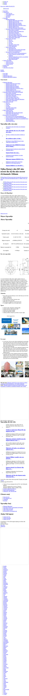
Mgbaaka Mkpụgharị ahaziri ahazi (16, 27)
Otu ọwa (10, 39)
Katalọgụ (5, 66)
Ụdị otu (10, 42)
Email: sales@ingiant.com (8, 490)
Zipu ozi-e (3, 525)
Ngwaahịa (5, 18)
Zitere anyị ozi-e (4, 213)
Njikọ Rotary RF (12, 48)
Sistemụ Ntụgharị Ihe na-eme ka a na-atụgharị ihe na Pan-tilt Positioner (18, 57)
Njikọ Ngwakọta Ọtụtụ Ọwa (15, 33)
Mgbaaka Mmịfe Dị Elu (14, 26)
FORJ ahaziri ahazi (13, 46)
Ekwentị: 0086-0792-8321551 (9, 488)
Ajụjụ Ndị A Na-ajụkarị (8, 67)
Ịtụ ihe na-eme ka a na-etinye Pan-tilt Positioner (16, 117)
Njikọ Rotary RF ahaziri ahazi (15, 50)
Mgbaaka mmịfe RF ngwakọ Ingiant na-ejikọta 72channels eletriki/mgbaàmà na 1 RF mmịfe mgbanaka (14, 383)
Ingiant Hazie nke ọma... (13, 152)
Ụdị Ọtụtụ (11, 43)
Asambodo (8, 15)
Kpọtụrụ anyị (6, 65)
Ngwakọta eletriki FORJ (14, 44)
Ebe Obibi (5, 10)
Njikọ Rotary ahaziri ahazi (14, 37)
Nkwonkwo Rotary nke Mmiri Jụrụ (16, 31)
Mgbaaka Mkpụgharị (10, 19)
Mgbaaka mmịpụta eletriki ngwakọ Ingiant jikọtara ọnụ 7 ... (16, 439)
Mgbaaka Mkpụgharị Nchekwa (15, 24)
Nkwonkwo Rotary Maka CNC (15, 35)
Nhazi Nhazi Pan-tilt (13, 59)
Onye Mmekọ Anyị (10, 14)
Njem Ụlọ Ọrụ (9, 13)
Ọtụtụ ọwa (11, 41)
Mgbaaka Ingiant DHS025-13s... (15, 159)
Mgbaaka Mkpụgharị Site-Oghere (16, 20)
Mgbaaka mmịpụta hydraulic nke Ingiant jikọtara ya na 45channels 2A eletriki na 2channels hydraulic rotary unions (14, 386)
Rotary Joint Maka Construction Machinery (18, 36)
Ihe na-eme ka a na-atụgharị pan (13, 52)
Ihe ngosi (8, 17)
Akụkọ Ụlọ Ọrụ (9, 61)
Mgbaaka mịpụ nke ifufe (14, 21)
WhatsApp (3, 526)
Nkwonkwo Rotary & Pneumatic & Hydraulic (16, 29)
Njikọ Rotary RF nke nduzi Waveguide (17, 49)
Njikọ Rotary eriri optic (11, 38)
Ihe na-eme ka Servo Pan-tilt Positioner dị (17, 53)
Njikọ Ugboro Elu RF (10, 47)
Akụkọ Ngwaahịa (10, 62)
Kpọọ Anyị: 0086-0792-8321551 (8, 6)
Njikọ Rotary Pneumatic (14, 32)
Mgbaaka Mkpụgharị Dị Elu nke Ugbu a (17, 25)
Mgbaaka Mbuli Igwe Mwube (15, 23)
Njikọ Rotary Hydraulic (14, 30)
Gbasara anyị (6, 12)
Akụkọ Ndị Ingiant (7, 60)
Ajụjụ (2, 480)
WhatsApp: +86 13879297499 (9, 491)
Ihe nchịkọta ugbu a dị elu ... (14, 138)
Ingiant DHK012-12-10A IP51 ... (15, 165)
